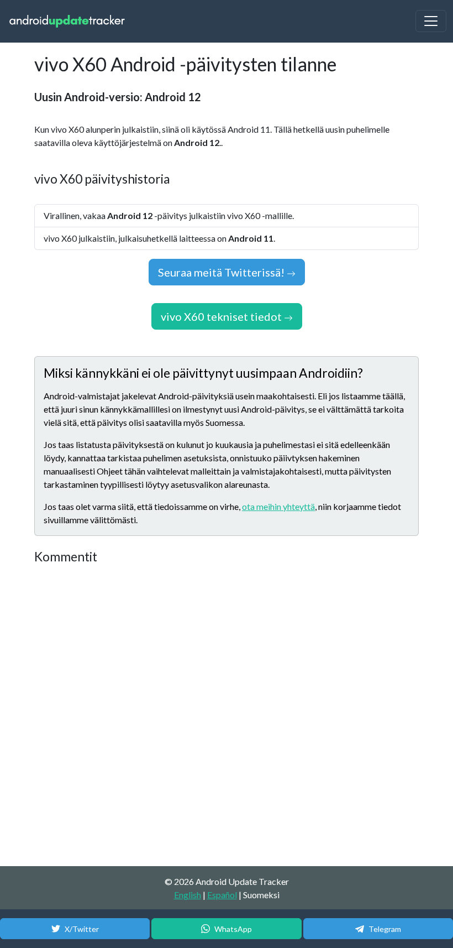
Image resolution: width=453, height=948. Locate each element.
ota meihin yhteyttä (278, 506)
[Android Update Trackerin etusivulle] (67, 21)
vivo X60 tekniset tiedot (222, 316)
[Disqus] (226, 715)
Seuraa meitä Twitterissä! (222, 272)
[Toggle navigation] (430, 21)
